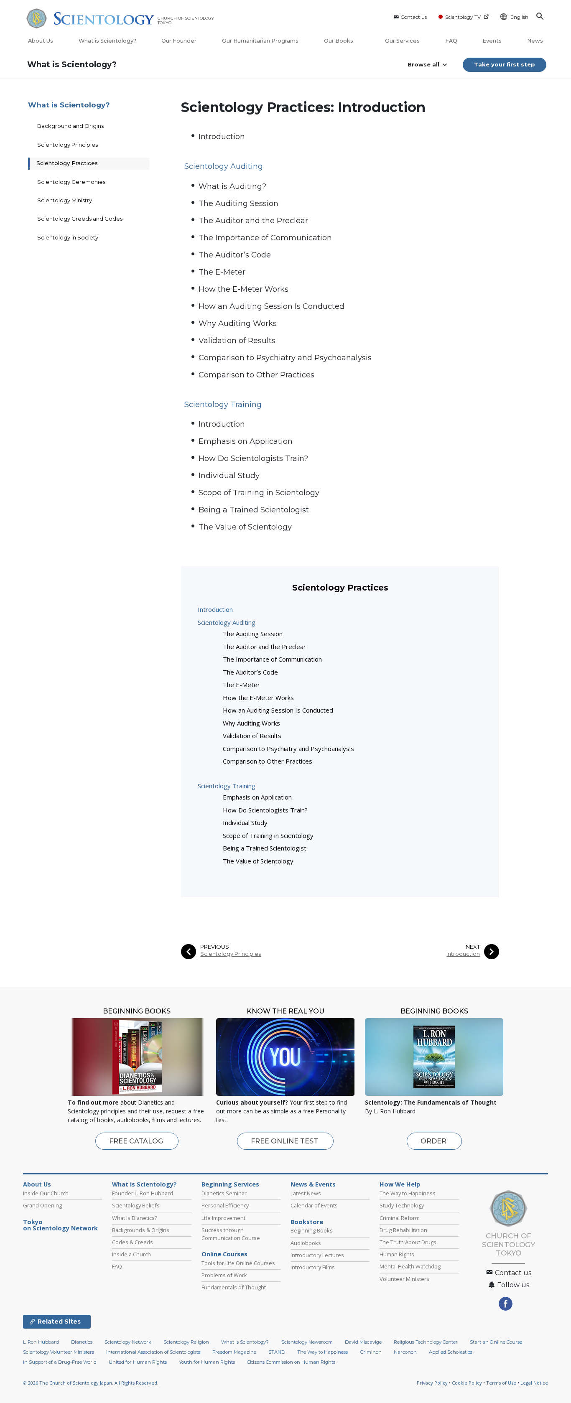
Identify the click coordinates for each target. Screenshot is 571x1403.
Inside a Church (131, 1254)
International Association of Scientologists (153, 1352)
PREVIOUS (214, 947)
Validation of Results (237, 340)
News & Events (313, 1184)
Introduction (222, 136)
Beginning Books (312, 1230)
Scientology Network (128, 1342)
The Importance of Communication (265, 237)
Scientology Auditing (226, 622)
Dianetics (81, 1342)
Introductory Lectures (317, 1255)
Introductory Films (313, 1267)
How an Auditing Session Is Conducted (271, 306)
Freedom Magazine (234, 1352)
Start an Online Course (496, 1342)
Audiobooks (306, 1243)
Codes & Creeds (132, 1242)
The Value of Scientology (245, 527)
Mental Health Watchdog (410, 1266)
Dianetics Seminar (224, 1193)
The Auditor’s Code (235, 255)
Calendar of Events (314, 1205)
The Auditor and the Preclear (253, 220)
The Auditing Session (238, 203)
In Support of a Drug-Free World (60, 1362)
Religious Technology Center (426, 1342)
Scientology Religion (186, 1342)
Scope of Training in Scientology (259, 492)
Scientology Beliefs (136, 1205)
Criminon (371, 1352)
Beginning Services (230, 1184)
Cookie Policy (467, 1383)
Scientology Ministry (64, 200)
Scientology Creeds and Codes (79, 218)
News (535, 41)
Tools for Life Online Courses (238, 1263)
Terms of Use (501, 1383)
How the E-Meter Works (243, 289)
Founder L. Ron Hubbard (142, 1193)
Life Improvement (223, 1218)
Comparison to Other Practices (256, 374)
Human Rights (397, 1254)
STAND (276, 1352)
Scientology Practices (67, 163)
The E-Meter (222, 272)
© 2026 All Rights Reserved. (90, 1383)
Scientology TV (463, 17)
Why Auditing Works (238, 323)
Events (492, 41)
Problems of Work (224, 1275)
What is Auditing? (232, 186)
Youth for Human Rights (207, 1362)
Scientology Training (226, 786)
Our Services (402, 41)
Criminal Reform (400, 1218)
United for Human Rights (138, 1362)
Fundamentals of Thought (233, 1287)
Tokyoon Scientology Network (60, 1225)
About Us (40, 41)
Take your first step (504, 64)
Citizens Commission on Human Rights (291, 1362)
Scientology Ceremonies (71, 181)
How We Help (400, 1184)
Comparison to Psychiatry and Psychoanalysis (285, 357)
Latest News (306, 1193)
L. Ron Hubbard (41, 1342)
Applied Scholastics (450, 1352)
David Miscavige (363, 1342)
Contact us (413, 17)
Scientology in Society (67, 237)
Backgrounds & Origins (140, 1230)
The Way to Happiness (408, 1193)
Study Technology (402, 1205)
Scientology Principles (230, 954)
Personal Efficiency (225, 1205)
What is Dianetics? (134, 1218)
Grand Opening (42, 1205)
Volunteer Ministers (404, 1279)
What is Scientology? (107, 41)
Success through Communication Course (230, 1234)
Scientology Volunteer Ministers (58, 1352)
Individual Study (229, 475)
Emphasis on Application (246, 441)
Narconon (405, 1352)
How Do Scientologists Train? (253, 458)
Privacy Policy (432, 1383)
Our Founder (178, 41)
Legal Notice (534, 1383)
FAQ (451, 41)
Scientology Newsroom (307, 1342)
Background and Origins (70, 125)
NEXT (473, 947)
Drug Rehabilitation (403, 1230)
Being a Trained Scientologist (254, 509)
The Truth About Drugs (408, 1242)
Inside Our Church (46, 1193)
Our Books (339, 41)
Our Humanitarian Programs (260, 41)
